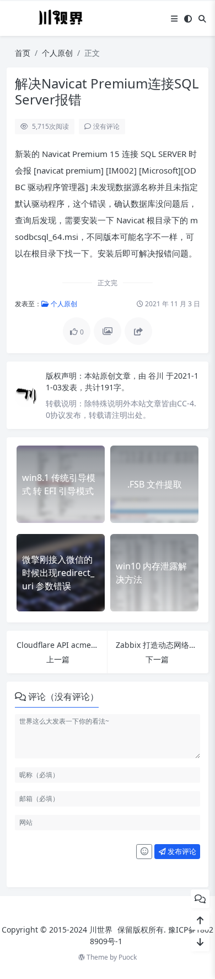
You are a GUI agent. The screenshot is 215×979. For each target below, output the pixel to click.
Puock (128, 957)
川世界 (100, 929)
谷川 (157, 375)
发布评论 (181, 851)
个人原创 (57, 53)
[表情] (144, 852)
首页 (22, 53)
